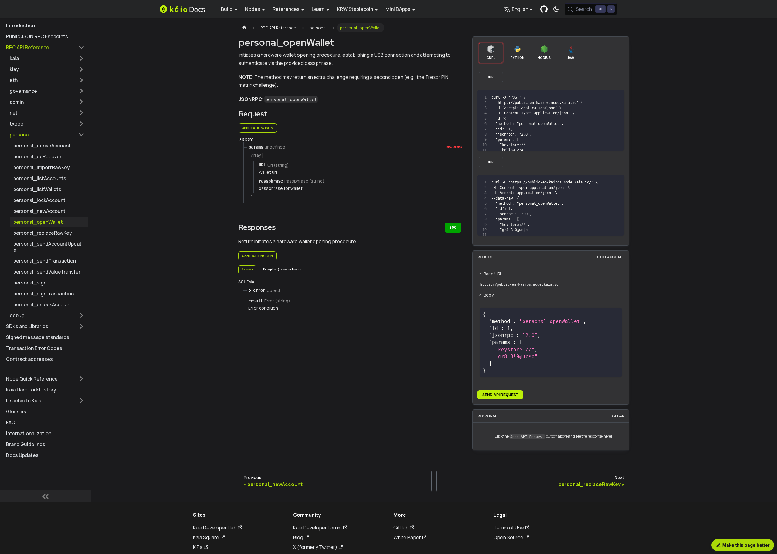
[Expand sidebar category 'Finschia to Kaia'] (81, 400)
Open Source (508, 537)
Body (489, 295)
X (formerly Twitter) (315, 547)
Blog (298, 537)
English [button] (520, 9)
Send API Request (500, 395)
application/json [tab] (257, 128)
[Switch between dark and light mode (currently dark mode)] (556, 9)
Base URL (493, 274)
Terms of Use (509, 527)
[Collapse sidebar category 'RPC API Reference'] (81, 47)
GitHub (401, 527)
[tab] (247, 269)
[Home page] (244, 27)
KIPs (197, 547)
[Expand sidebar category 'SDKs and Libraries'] (81, 326)
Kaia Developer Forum (317, 527)
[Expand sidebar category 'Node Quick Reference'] (81, 379)
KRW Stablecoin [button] (355, 9)
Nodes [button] (252, 9)
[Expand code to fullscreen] (617, 97)
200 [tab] (452, 227)
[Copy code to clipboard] (606, 97)
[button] (47, 58)
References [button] (286, 9)
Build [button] (226, 9)
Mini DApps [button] (397, 9)
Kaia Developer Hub (214, 527)
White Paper (407, 537)
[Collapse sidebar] (45, 496)
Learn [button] (318, 9)
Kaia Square (206, 537)
